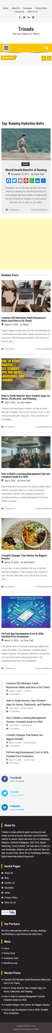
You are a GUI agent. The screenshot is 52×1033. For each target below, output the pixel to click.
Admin (25, 324)
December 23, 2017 (20, 174)
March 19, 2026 (11, 562)
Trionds (26, 29)
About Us (16, 8)
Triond (35, 1029)
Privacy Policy (41, 8)
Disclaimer (27, 8)
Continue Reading (38, 210)
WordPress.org (10, 963)
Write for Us (33, 11)
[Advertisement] (26, 94)
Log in (6, 948)
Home (5, 8)
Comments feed (11, 958)
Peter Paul (39, 174)
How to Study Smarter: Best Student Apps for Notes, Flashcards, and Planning (25, 397)
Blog (7, 878)
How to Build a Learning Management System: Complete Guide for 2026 (25, 475)
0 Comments (14, 210)
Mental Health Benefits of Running (26, 170)
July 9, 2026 (9, 402)
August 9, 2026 (11, 324)
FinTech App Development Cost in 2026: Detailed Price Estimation (22, 635)
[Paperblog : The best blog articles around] (8, 914)
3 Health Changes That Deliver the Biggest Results (24, 557)
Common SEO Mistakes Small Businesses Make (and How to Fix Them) (23, 319)
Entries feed (9, 953)
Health (25, 164)
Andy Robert (26, 402)
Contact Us (19, 11)
